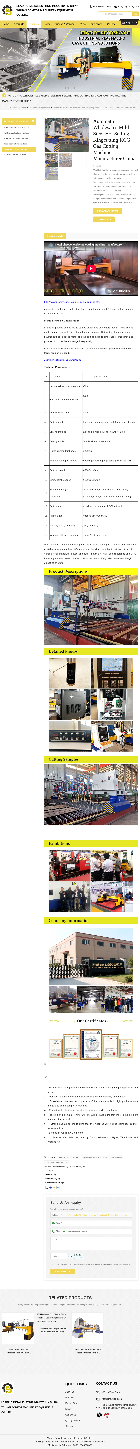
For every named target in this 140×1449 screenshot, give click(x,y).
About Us (19, 24)
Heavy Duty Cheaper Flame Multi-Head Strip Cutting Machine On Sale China (53, 1330)
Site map (69, 1426)
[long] (99, 1415)
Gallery (111, 24)
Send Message (62, 1271)
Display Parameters (107, 211)
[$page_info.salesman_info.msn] (46, 1187)
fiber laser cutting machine (15, 144)
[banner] (70, 59)
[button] (65, 88)
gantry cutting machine (112, 1157)
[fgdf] (54, 1187)
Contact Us (70, 1415)
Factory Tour (71, 1403)
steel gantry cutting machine (16, 138)
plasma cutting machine (68, 1157)
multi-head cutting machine (56, 1162)
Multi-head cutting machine (39, 108)
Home (5, 24)
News (47, 24)
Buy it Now (96, 24)
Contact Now (104, 219)
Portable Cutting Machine (15, 155)
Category (23, 108)
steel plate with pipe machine (16, 127)
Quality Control (72, 1420)
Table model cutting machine (16, 133)
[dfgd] (50, 1187)
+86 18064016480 (102, 6)
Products (34, 24)
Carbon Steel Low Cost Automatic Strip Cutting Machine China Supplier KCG (18, 1351)
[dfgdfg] (57, 1187)
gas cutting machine (91, 1157)
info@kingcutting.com (128, 6)
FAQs (82, 24)
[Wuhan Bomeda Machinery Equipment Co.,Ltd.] (7, 10)
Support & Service (65, 24)
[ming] (107, 1415)
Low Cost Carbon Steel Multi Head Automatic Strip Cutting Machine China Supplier (87, 1351)
